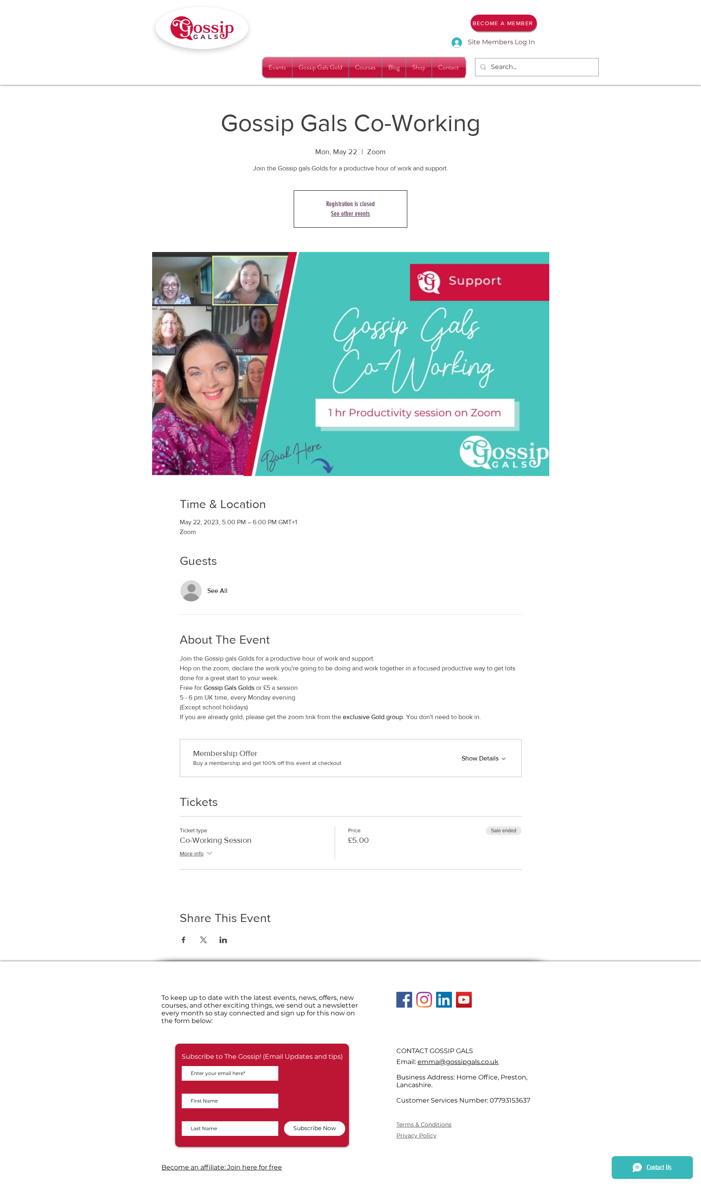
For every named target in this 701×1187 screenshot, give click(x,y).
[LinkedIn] (444, 1000)
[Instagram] (424, 1000)
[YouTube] (464, 1000)
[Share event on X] (203, 940)
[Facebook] (404, 1000)
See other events (350, 214)
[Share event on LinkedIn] (223, 940)
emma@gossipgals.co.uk (458, 1062)
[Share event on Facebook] (183, 940)
